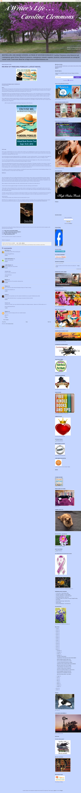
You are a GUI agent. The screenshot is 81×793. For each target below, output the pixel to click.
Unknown (6, 286)
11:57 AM (6, 276)
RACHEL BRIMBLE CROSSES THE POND (64, 671)
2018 (57, 640)
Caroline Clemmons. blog (12, 244)
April (58, 682)
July (58, 677)
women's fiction (42, 244)
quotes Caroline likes (59, 263)
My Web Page (58, 599)
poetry (28, 244)
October (58, 653)
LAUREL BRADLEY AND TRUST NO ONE (64, 666)
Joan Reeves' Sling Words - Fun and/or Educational (63, 595)
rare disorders (38, 244)
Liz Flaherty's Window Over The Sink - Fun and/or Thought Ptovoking (66, 598)
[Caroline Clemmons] (59, 245)
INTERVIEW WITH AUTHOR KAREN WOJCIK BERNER (66, 663)
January (58, 686)
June (58, 679)
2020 (57, 637)
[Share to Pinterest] (24, 243)
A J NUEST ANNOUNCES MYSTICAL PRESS (64, 662)
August (58, 676)
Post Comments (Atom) (9, 323)
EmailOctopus (71, 80)
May (58, 680)
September (58, 655)
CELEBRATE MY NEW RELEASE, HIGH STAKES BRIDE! (66, 657)
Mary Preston (7, 250)
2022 (57, 634)
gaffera (55, 790)
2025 (57, 630)
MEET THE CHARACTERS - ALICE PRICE (64, 674)
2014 (57, 646)
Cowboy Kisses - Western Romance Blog (62, 593)
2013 (57, 647)
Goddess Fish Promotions (9, 258)
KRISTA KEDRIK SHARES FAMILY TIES (64, 659)
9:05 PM (6, 299)
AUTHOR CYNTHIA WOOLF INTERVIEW (64, 668)
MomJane (6, 279)
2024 (57, 631)
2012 (57, 649)
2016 (57, 643)
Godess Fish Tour (19, 244)
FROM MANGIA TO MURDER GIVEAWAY (64, 672)
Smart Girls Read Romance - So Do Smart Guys (63, 603)
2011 (57, 688)
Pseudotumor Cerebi (32, 244)
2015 (57, 644)
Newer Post (4, 321)
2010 (57, 689)
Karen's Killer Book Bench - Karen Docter (62, 597)
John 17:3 (56, 68)
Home (27, 321)
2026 (57, 628)
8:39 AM (6, 261)
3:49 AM (6, 255)
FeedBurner (70, 223)
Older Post (49, 321)
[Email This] (19, 243)
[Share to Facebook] (22, 243)
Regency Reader (58, 602)
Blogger (61, 790)
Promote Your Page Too (58, 246)
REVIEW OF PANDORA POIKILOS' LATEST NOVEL (65, 669)
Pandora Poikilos (24, 244)
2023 (57, 633)
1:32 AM (6, 317)
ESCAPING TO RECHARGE (61, 656)
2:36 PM (6, 291)
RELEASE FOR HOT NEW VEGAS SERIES (64, 665)
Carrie (6, 294)
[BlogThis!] (20, 243)
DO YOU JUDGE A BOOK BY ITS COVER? (64, 660)
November (58, 652)
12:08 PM (6, 282)
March (58, 683)
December (58, 650)
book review (6, 244)
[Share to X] (21, 243)
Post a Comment (5, 319)
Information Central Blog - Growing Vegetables (63, 594)
